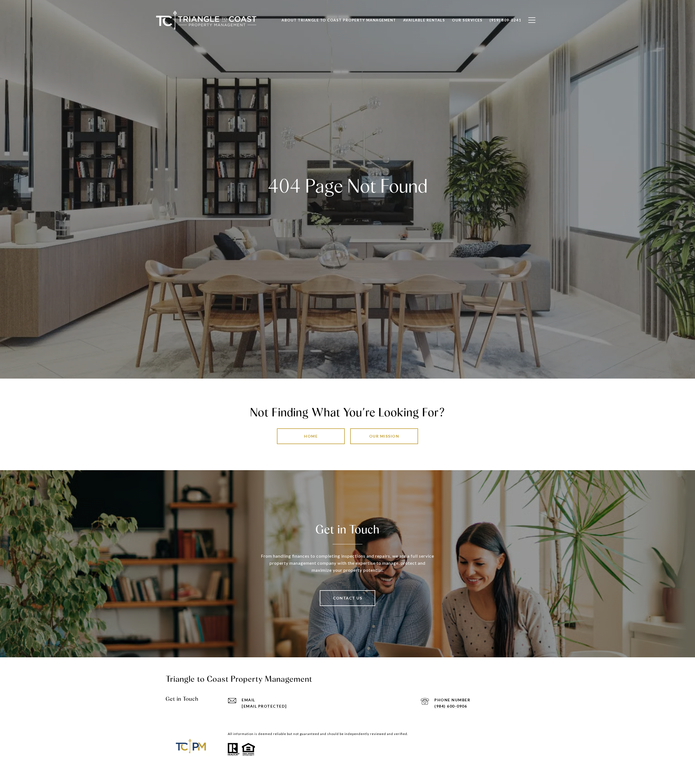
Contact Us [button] (347, 598)
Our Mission (384, 436)
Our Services (467, 20)
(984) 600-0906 (450, 706)
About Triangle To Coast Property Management (339, 20)
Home (311, 436)
